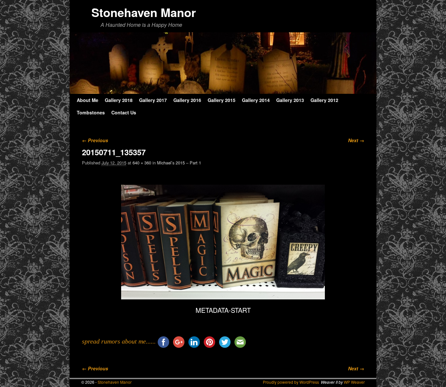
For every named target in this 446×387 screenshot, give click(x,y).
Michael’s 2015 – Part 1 (179, 163)
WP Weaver (354, 382)
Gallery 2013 (290, 100)
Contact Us (123, 112)
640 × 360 (142, 163)
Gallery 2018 (119, 100)
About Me (87, 100)
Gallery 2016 (187, 100)
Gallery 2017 (153, 100)
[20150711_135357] (223, 242)
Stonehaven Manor (143, 12)
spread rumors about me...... (119, 341)
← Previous (95, 140)
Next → (356, 140)
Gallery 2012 (324, 100)
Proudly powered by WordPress (291, 382)
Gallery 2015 (221, 100)
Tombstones (91, 112)
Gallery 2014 (256, 100)
